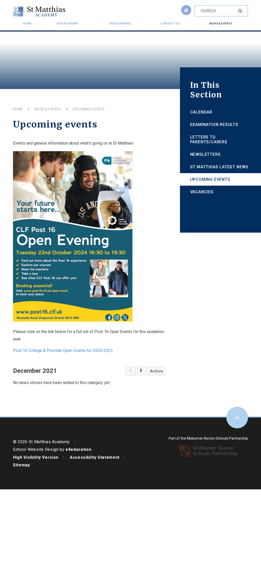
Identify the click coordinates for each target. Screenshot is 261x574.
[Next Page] (141, 371)
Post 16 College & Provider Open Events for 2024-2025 (63, 350)
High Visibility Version (35, 457)
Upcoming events (89, 109)
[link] (130, 371)
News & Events (47, 109)
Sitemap (21, 465)
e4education (78, 449)
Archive (156, 371)
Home (18, 109)
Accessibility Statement (95, 457)
